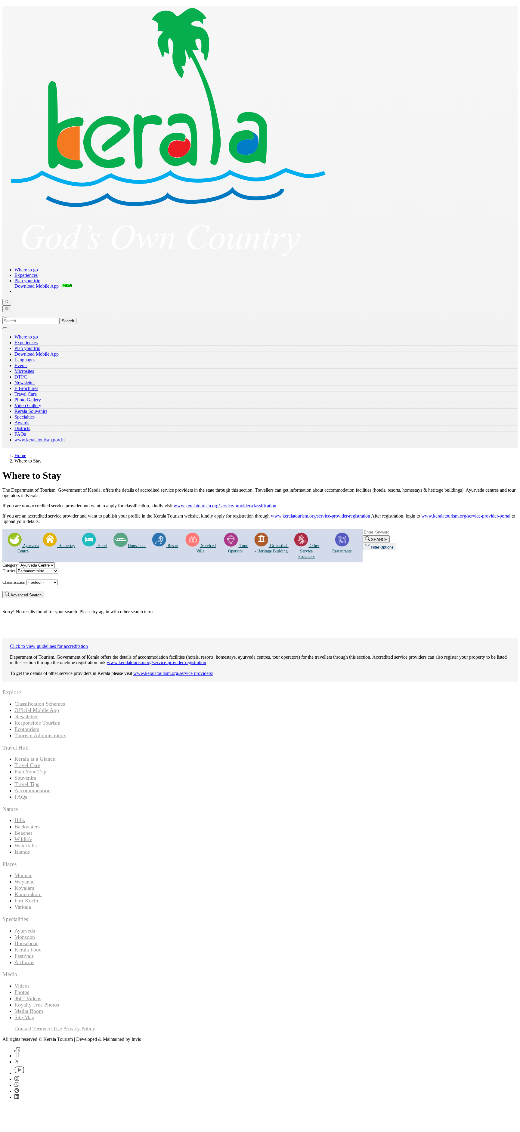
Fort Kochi (26, 901)
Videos (21, 986)
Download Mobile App (36, 354)
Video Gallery (27, 405)
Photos (21, 992)
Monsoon (24, 937)
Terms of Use (47, 1028)
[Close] (4, 316)
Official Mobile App (36, 710)
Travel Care (25, 394)
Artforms (24, 962)
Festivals (24, 956)
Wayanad (24, 882)
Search (68, 321)
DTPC (20, 376)
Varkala (22, 907)
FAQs (20, 434)
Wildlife (23, 839)
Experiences (26, 275)
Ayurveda (24, 931)
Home (20, 455)
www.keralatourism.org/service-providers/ (173, 673)
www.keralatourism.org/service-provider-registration (320, 515)
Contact (22, 1028)
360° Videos (27, 998)
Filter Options (382, 547)
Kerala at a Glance (34, 759)
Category (10, 565)
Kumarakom (28, 894)
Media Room (28, 1011)
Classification (13, 582)
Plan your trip (27, 280)
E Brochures (26, 388)
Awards (21, 422)
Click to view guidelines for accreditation (49, 646)
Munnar (23, 875)
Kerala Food (28, 950)
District (8, 571)
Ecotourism (26, 729)
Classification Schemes (39, 704)
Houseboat (26, 943)
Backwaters (27, 827)
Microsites (24, 371)
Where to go (26, 269)
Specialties (24, 416)
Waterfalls (25, 846)
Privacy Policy (79, 1028)
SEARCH (378, 539)
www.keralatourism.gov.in (39, 439)
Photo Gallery (27, 399)
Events (20, 365)
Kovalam (24, 888)
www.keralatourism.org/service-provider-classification (225, 505)
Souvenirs (25, 778)
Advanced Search (26, 595)
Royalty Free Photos (36, 1005)
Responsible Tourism (37, 723)
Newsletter (24, 382)
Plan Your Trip (30, 772)
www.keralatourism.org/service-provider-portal (465, 515)
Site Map (24, 1017)
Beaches (23, 833)
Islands (22, 852)
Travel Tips (26, 784)
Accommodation (32, 790)
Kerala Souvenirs (30, 411)
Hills (19, 820)
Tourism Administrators (40, 735)
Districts (22, 428)
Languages (24, 359)
